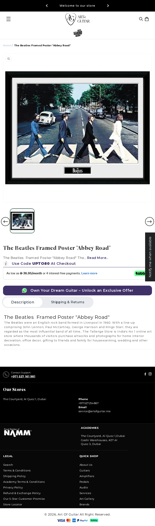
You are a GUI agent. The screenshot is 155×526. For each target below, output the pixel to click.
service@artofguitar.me (95, 411)
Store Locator (12, 504)
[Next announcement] (108, 5)
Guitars (85, 470)
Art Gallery (87, 498)
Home (7, 45)
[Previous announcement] (46, 5)
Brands (85, 504)
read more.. (97, 258)
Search (8, 464)
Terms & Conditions (17, 470)
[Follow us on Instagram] (145, 375)
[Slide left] (5, 221)
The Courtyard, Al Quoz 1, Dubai (24, 399)
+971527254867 (89, 403)
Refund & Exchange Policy (22, 493)
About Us (86, 464)
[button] (141, 19)
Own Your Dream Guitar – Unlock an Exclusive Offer (81, 290)
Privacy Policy (13, 487)
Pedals (84, 481)
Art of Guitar (68, 514)
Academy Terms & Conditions (24, 481)
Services (85, 493)
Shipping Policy (14, 476)
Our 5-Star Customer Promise (24, 498)
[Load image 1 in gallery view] (22, 220)
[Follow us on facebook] (150, 375)
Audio (84, 487)
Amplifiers (87, 476)
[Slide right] (149, 221)
